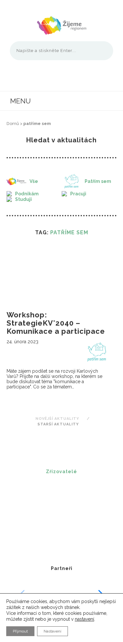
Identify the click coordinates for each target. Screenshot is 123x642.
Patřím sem (98, 181)
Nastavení (52, 631)
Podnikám (27, 193)
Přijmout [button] (20, 631)
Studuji (23, 199)
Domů (13, 123)
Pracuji (78, 193)
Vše (34, 181)
